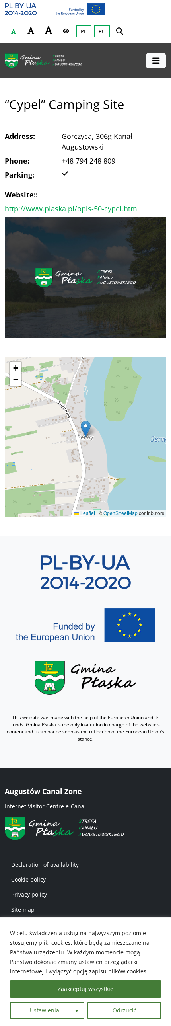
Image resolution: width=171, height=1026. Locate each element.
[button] (86, 429)
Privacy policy (29, 894)
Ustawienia (44, 1010)
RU (102, 31)
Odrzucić (124, 1010)
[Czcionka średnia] (31, 30)
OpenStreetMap (120, 512)
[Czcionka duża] (48, 30)
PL (84, 31)
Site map (23, 909)
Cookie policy (28, 879)
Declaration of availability (45, 864)
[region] (85, 971)
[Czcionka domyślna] (13, 31)
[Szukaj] (119, 30)
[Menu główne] (156, 60)
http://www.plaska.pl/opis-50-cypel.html (72, 208)
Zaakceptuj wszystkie (85, 989)
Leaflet (87, 512)
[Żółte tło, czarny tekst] (66, 31)
